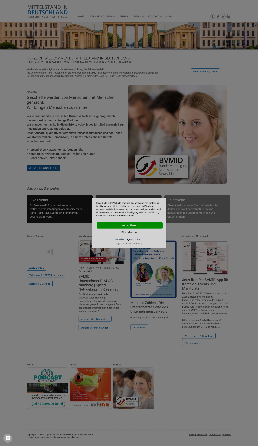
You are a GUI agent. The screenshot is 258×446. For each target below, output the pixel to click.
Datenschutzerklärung (134, 244)
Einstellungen (129, 232)
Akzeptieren (129, 225)
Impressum (120, 244)
